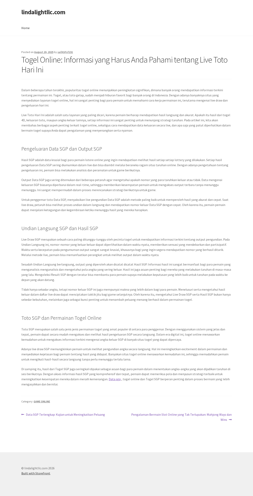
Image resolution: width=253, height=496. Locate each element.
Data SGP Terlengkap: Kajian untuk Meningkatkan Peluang (65, 414)
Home (25, 28)
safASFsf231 (65, 52)
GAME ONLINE (42, 401)
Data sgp (115, 379)
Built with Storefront (35, 473)
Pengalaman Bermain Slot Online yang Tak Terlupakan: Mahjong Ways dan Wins (181, 417)
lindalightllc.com (43, 12)
